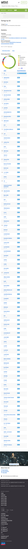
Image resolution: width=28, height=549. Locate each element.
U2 (6, 24)
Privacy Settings (4, 523)
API (2, 532)
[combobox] (14, 6)
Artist (5, 70)
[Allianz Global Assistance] (3, 543)
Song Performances (21, 70)
